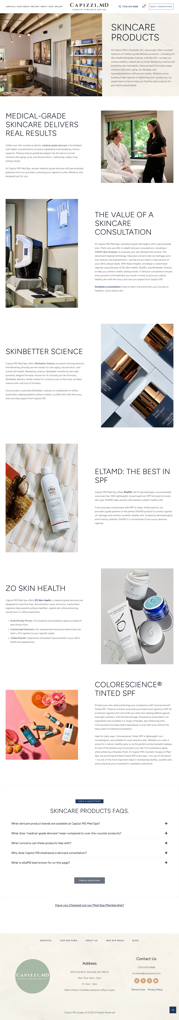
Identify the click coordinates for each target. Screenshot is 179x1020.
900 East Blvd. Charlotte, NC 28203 (89, 972)
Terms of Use (138, 989)
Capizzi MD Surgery (74, 1012)
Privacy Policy (155, 989)
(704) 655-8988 (146, 967)
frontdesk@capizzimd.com (146, 973)
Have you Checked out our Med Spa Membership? (89, 905)
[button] (15, 6)
